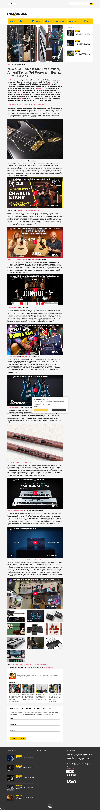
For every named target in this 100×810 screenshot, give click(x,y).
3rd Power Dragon (13, 307)
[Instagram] (14, 4)
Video (49, 21)
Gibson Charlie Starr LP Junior (16, 161)
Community (75, 21)
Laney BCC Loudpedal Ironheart (17, 259)
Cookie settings (58, 410)
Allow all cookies (41, 410)
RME (23, 94)
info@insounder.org (48, 667)
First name (13, 724)
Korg (21, 98)
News (13, 21)
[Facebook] (9, 4)
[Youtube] (11, 4)
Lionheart (34, 259)
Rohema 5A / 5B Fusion (14, 407)
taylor (26, 664)
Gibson (9, 84)
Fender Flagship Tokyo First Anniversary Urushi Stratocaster (26, 104)
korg (32, 664)
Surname (12, 730)
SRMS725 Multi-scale (27, 357)
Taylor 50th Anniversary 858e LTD (28, 210)
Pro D (42, 560)
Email (11, 718)
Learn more (36, 406)
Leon (8, 64)
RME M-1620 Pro (32, 560)
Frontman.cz (77, 763)
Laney (40, 88)
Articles (37, 21)
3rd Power (39, 664)
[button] (15, 616)
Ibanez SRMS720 (12, 357)
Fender (9, 80)
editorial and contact (70, 768)
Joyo (41, 96)
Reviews (24, 21)
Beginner (61, 21)
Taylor (49, 84)
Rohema (44, 664)
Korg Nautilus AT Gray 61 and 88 (17, 463)
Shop (87, 21)
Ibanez (19, 92)
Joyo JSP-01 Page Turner (15, 510)
